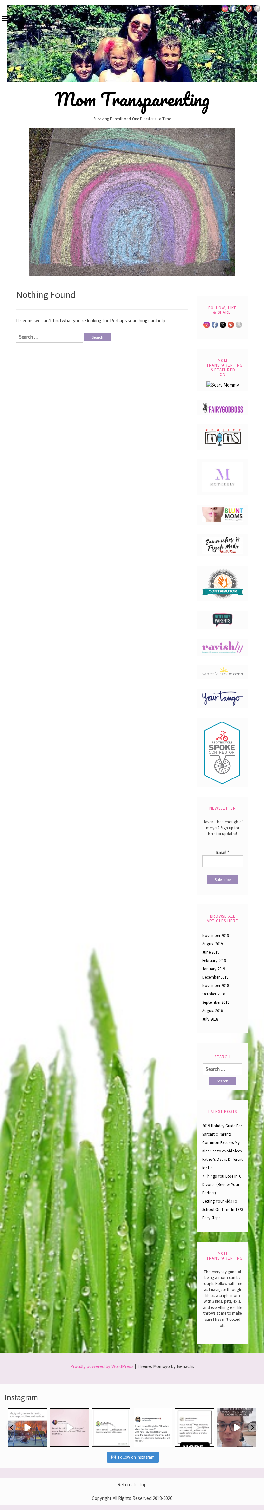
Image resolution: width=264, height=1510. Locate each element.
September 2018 (215, 1002)
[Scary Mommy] (222, 384)
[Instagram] (40, 1441)
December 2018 (215, 977)
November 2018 (215, 985)
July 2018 (210, 1019)
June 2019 (210, 952)
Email (222, 852)
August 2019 (212, 943)
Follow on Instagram (136, 1457)
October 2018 (213, 994)
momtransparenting (27, 1414)
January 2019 (213, 969)
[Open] (27, 1427)
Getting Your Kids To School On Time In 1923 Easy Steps (222, 1209)
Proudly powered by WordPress (102, 1366)
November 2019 (215, 935)
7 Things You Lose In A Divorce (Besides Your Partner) (221, 1184)
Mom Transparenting (132, 99)
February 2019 (214, 960)
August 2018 (212, 1010)
